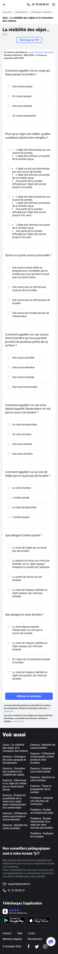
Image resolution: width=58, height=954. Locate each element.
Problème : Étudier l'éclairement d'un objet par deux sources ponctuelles (41, 823)
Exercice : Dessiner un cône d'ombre (42, 779)
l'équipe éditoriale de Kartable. (41, 52)
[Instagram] (45, 946)
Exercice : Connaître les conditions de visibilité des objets (14, 771)
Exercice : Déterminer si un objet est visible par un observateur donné (14, 785)
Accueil (7, 12)
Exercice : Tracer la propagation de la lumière (40, 789)
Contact (7, 933)
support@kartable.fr (19, 883)
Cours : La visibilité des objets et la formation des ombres (15, 747)
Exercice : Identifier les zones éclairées (15, 827)
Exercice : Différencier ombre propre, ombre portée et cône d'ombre (42, 758)
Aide (19, 933)
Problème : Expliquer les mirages (41, 835)
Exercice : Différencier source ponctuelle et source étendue (15, 816)
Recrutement (35, 939)
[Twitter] (36, 946)
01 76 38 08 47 (40, 4)
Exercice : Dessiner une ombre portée (40, 770)
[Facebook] (28, 946)
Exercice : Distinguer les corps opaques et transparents (14, 759)
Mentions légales (12, 939)
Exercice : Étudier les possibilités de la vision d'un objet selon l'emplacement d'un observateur (14, 801)
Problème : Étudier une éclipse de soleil (41, 811)
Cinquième (21, 12)
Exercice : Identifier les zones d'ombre (42, 746)
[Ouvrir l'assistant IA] (50, 941)
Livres (31, 933)
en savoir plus (18, 721)
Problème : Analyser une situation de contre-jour (41, 801)
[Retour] (6, 4)
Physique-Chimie (41, 12)
